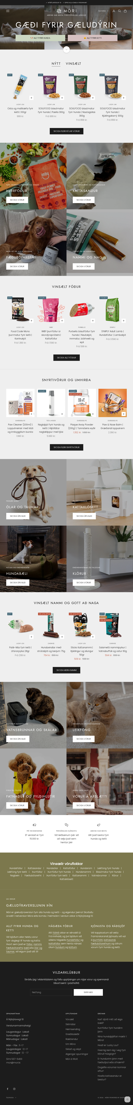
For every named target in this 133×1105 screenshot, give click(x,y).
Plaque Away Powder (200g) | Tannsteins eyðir (81, 426)
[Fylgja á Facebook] (7, 1089)
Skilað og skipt (73, 1049)
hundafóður (73, 940)
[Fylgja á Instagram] (14, 1089)
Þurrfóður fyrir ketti (56, 875)
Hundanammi (83, 871)
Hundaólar (52, 868)
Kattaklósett (66, 879)
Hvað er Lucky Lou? (108, 1045)
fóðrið (56, 932)
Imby (51, 327)
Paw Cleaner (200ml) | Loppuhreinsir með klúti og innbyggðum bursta (20, 428)
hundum (60, 947)
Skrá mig (88, 992)
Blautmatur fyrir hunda (108, 871)
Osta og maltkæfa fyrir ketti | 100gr (20, 110)
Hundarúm (86, 868)
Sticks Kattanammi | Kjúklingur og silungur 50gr (82, 651)
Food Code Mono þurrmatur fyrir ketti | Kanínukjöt (20, 335)
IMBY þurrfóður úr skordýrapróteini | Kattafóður (51, 335)
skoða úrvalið (18, 738)
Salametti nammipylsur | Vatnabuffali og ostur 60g (113, 649)
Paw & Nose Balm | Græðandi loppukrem (113, 426)
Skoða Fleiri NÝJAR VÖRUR (67, 131)
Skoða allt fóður (66, 357)
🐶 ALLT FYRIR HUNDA (40, 38)
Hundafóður (16, 868)
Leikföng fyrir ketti (17, 871)
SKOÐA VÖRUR (17, 199)
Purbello (81, 327)
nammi (37, 944)
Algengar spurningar (77, 1054)
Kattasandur (34, 868)
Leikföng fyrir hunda (108, 868)
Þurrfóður (37, 871)
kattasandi (109, 940)
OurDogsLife (20, 421)
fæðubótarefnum (101, 943)
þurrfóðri (98, 940)
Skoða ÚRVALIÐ (18, 516)
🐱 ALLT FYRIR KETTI (93, 38)
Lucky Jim (51, 105)
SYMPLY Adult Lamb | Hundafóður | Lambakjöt (112, 333)
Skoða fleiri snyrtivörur (66, 447)
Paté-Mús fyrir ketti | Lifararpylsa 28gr (20, 649)
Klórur (115, 875)
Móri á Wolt (72, 1059)
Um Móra (70, 1044)
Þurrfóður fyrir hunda (59, 871)
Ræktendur (72, 1039)
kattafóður (55, 943)
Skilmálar (71, 1024)
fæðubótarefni (14, 947)
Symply (112, 327)
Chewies (51, 643)
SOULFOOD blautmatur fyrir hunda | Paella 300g (51, 110)
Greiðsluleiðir (72, 1034)
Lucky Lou (20, 105)
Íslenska (102, 11)
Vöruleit (70, 1019)
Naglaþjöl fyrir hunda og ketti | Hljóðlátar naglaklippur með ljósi (51, 428)
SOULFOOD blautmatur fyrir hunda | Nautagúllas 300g (81, 112)
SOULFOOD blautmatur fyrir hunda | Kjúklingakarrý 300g (112, 112)
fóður (29, 944)
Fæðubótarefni (33, 875)
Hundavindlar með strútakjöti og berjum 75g (51, 649)
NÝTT (56, 63)
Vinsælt (73, 63)
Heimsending (73, 1029)
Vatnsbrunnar (99, 875)
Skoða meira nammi (66, 670)
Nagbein (14, 875)
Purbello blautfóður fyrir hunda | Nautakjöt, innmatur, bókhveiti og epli (82, 337)
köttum (73, 947)
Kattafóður (69, 868)
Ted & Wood (51, 421)
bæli (26, 947)
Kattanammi (79, 875)
